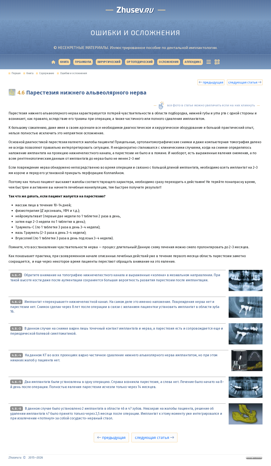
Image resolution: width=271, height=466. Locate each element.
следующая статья (243, 82)
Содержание (46, 73)
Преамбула (83, 62)
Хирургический (108, 62)
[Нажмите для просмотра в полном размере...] (246, 280)
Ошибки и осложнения (73, 73)
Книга (64, 62)
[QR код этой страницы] (216, 62)
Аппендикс (193, 62)
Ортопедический (140, 62)
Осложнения (168, 62)
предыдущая (212, 82)
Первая (16, 73)
